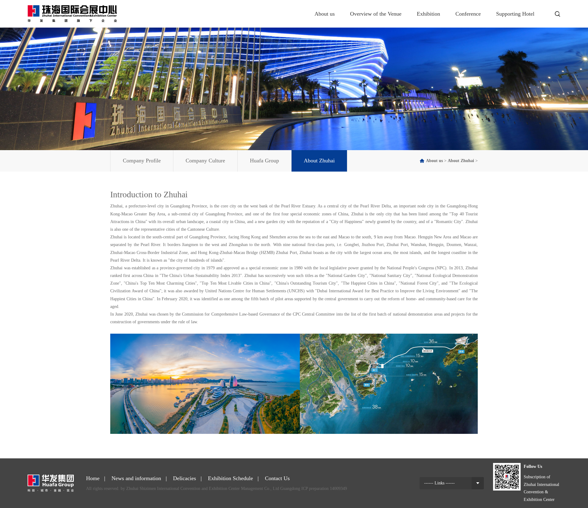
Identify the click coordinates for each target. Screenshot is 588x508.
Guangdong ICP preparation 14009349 (313, 488)
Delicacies (184, 478)
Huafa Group (264, 160)
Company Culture (205, 160)
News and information (136, 478)
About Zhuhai (319, 160)
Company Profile (142, 160)
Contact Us (277, 478)
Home (93, 478)
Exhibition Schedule (230, 478)
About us (434, 160)
